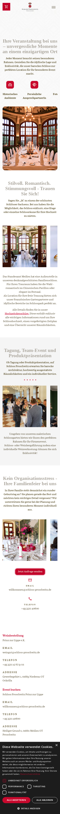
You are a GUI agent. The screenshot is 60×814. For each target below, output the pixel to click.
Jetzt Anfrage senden (30, 571)
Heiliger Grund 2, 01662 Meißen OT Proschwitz (23, 733)
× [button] (56, 745)
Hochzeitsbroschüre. (17, 314)
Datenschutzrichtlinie (30, 774)
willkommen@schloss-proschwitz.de (30, 590)
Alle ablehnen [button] (44, 800)
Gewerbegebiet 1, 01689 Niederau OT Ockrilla (23, 679)
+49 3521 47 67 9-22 (13, 664)
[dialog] (30, 778)
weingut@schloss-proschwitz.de (21, 652)
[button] (53, 7)
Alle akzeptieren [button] (16, 800)
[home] (30, 6)
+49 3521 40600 (30, 608)
